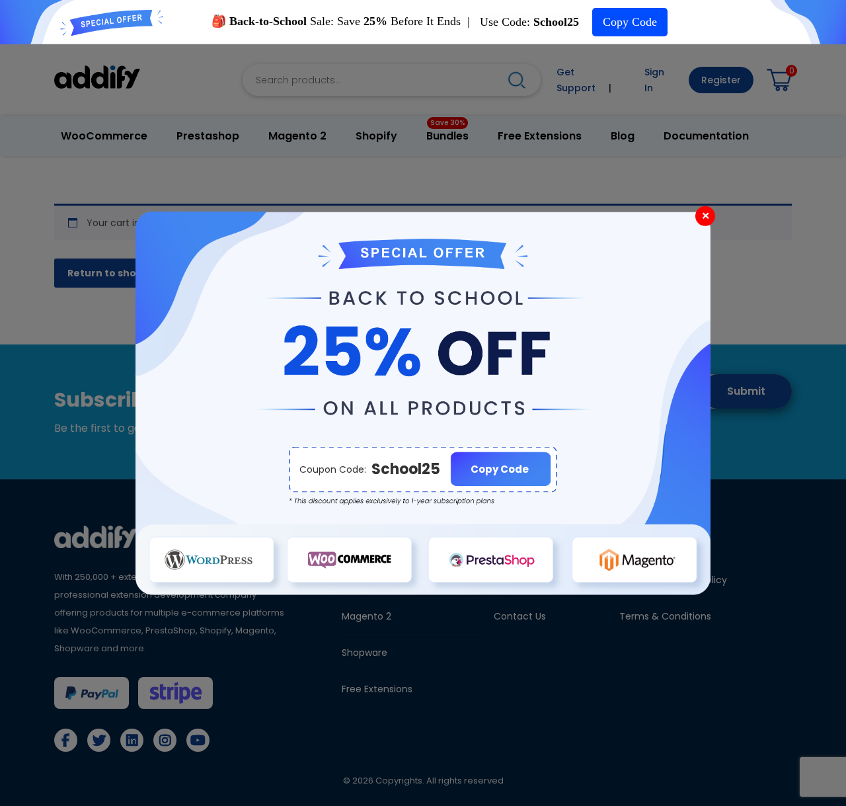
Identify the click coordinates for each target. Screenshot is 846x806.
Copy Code (630, 21)
